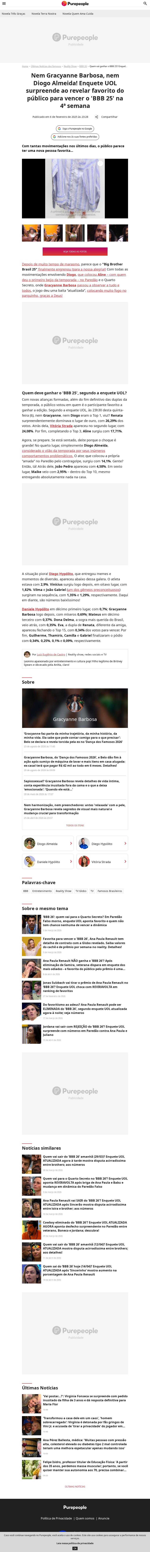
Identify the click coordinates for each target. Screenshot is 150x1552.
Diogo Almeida (47, 844)
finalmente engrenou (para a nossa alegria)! (71, 269)
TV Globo (81, 891)
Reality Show (70, 66)
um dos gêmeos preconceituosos (93, 589)
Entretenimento (42, 891)
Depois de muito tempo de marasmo (50, 264)
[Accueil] (75, 3)
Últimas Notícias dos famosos (46, 66)
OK (75, 1548)
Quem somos (85, 1518)
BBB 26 (83, 66)
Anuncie (103, 1518)
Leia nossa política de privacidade (75, 1543)
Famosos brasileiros (110, 891)
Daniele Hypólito (48, 862)
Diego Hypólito (102, 844)
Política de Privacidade (56, 1518)
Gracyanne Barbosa (75, 719)
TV (92, 891)
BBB (25, 891)
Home (25, 66)
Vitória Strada (101, 862)
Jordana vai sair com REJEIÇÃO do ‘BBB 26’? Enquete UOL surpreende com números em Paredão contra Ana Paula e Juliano (85, 1031)
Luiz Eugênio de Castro (51, 654)
